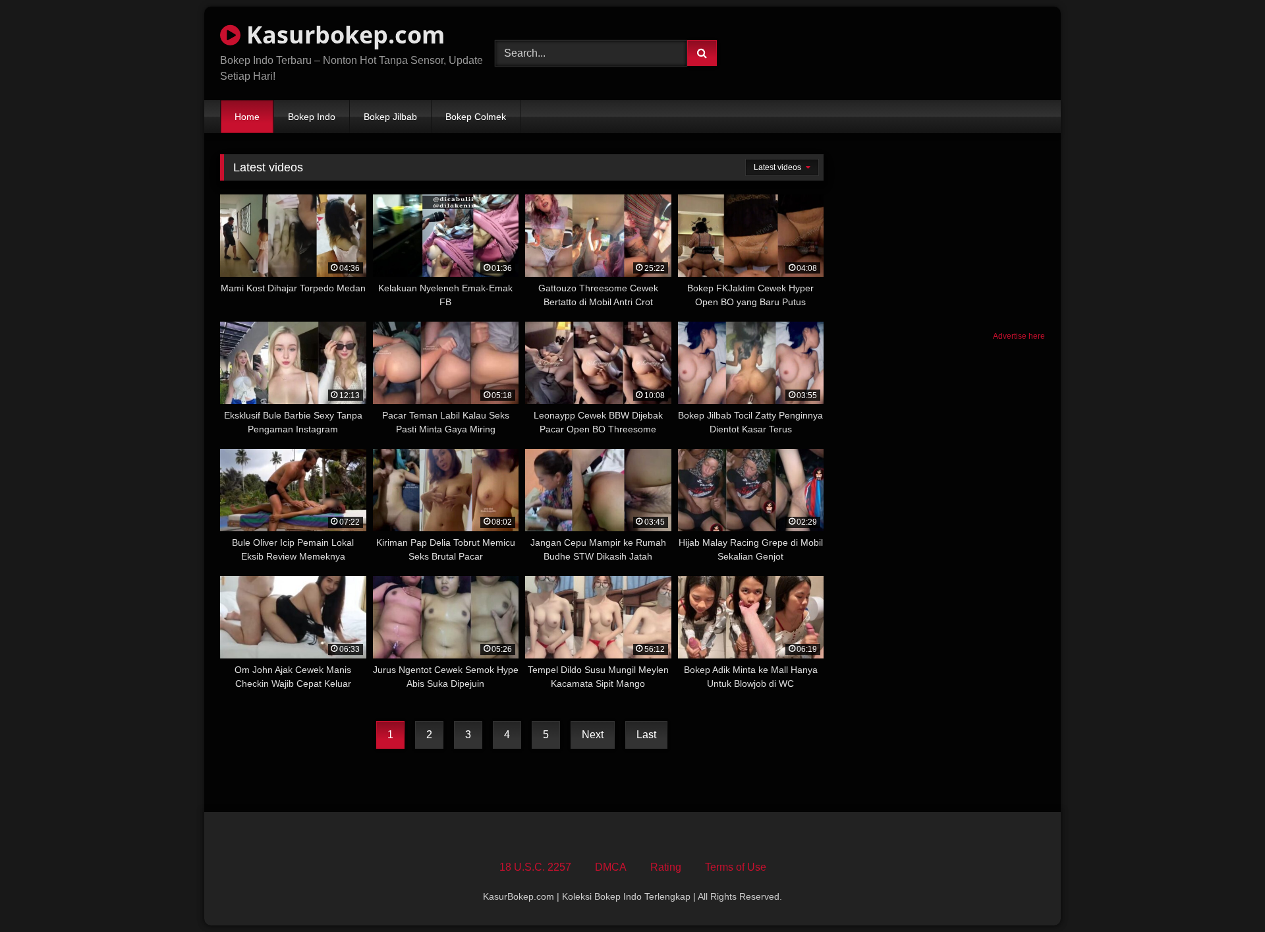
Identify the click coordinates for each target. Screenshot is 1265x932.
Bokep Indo (311, 116)
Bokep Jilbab (390, 116)
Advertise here (1019, 336)
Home (247, 116)
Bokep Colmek (475, 116)
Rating (665, 867)
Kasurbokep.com (342, 34)
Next (593, 734)
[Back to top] (1224, 893)
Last (646, 734)
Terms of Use (735, 867)
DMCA (611, 867)
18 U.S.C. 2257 (535, 867)
